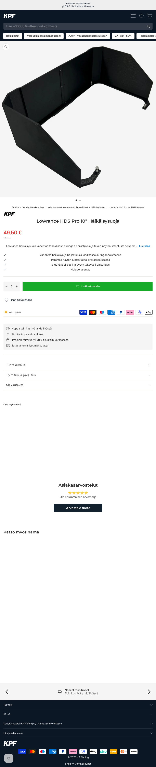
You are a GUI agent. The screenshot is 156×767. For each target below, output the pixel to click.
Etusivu (15, 207)
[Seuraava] (149, 691)
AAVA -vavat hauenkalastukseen (87, 35)
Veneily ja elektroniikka (33, 207)
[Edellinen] (6, 691)
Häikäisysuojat (98, 207)
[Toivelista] (141, 16)
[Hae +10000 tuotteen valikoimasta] (148, 26)
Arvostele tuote (78, 508)
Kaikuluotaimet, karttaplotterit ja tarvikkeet (68, 207)
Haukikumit (12, 35)
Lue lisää (144, 246)
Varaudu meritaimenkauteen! (44, 35)
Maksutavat (14, 385)
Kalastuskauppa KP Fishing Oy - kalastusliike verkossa (32, 723)
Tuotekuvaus (15, 365)
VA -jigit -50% (123, 35)
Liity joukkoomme (13, 733)
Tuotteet (7, 704)
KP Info (7, 714)
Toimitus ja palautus (21, 375)
